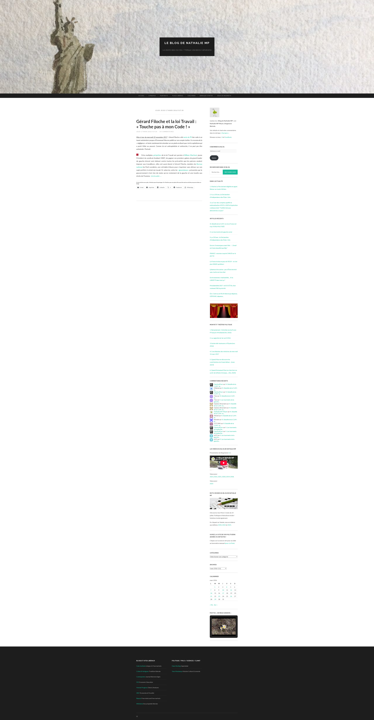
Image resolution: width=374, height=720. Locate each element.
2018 (232, 477)
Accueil (141, 95)
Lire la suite (156, 176)
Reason (138, 698)
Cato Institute (141, 666)
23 (219, 596)
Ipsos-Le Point (230, 543)
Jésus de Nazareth (224, 95)
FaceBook (228, 137)
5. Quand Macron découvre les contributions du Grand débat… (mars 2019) (222, 362)
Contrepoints (140, 677)
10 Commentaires (166, 131)
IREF (138, 693)
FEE (137, 682)
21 (211, 596)
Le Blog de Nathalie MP (187, 43)
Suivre (214, 158)
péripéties (157, 155)
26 (231, 596)
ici (229, 453)
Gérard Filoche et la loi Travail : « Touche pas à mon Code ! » (166, 124)
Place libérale (177, 95)
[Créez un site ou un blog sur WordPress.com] (137, 716)
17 (223, 593)
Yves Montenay (177, 671)
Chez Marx (191, 95)
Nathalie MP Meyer (220, 412)
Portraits (164, 95)
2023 (211, 477)
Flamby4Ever (218, 384)
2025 (211, 483)
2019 (228, 477)
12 (231, 590)
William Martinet (190, 155)
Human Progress (142, 687)
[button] (224, 310)
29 (215, 599)
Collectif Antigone (142, 671)
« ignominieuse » (183, 170)
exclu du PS (187, 137)
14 (211, 593)
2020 (224, 477)
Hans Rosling (176, 666)
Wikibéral (139, 704)
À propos (152, 95)
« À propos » (225, 133)
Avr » (215, 605)
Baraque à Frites (206, 95)
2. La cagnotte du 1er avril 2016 (220, 338)
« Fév (211, 605)
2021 (219, 477)
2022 (215, 477)
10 (223, 590)
